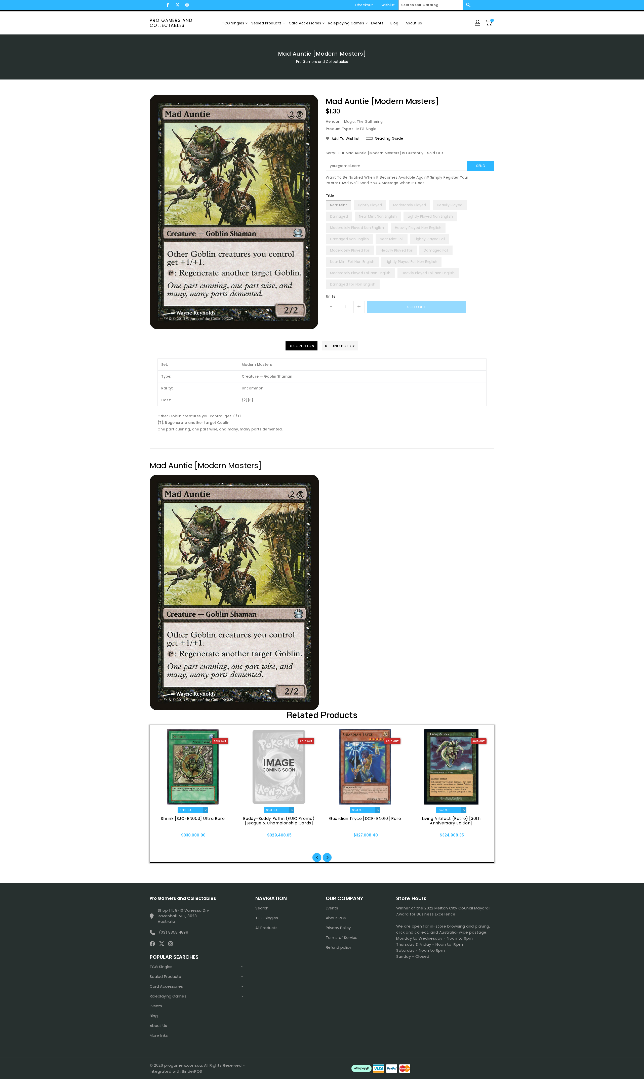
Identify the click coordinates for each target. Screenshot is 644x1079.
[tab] (301, 345)
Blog (154, 1015)
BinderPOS (192, 1071)
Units (331, 296)
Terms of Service (342, 937)
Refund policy (338, 947)
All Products (266, 927)
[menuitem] (233, 23)
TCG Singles (161, 966)
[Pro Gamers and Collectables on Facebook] (168, 5)
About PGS (336, 918)
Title (330, 195)
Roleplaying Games (168, 996)
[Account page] (478, 23)
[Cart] (489, 23)
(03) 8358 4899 (173, 932)
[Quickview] (164, 837)
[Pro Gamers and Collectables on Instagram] (187, 5)
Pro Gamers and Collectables (171, 23)
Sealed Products (165, 976)
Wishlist (388, 5)
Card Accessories (166, 986)
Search (262, 908)
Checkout (364, 5)
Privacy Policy (338, 927)
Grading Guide (389, 138)
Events (156, 1006)
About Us (158, 1025)
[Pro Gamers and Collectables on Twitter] (177, 5)
